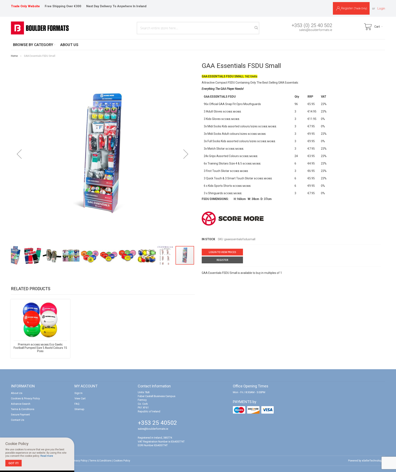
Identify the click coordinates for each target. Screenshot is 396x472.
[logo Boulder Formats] (40, 27)
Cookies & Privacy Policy (25, 398)
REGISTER (222, 260)
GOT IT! (13, 463)
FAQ (76, 403)
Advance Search (20, 403)
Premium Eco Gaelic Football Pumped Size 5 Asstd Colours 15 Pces (40, 348)
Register (354, 8)
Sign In (78, 393)
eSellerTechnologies (373, 460)
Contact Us (17, 419)
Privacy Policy (79, 460)
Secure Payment (20, 414)
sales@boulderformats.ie (315, 30)
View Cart (80, 398)
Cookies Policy (121, 460)
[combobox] (198, 28)
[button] (19, 154)
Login (381, 8)
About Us (16, 393)
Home (14, 55)
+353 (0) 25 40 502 (312, 25)
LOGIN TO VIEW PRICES (222, 252)
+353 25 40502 (157, 422)
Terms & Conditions (22, 409)
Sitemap (79, 409)
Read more (46, 455)
